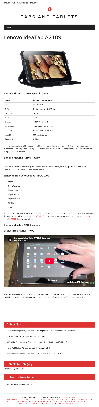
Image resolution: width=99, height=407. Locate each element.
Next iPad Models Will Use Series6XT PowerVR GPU (28, 348)
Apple (38, 399)
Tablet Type (35, 3)
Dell (88, 399)
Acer (21, 399)
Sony (79, 401)
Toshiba (88, 401)
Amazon (29, 399)
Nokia (62, 401)
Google (11, 401)
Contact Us (49, 403)
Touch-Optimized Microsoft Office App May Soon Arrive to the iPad (34, 354)
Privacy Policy (73, 403)
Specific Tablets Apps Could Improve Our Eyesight (27, 336)
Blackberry (79, 399)
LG (32, 401)
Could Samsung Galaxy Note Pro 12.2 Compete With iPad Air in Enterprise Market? (41, 330)
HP (18, 401)
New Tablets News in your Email (20, 384)
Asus (54, 399)
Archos (46, 399)
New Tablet (12, 399)
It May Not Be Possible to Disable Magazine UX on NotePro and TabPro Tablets (39, 342)
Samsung (71, 401)
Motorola (52, 401)
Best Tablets (25, 403)
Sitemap (60, 403)
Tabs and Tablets (49, 17)
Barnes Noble (65, 399)
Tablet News (9, 3)
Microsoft (40, 401)
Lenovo (24, 401)
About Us (37, 403)
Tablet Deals (22, 3)
